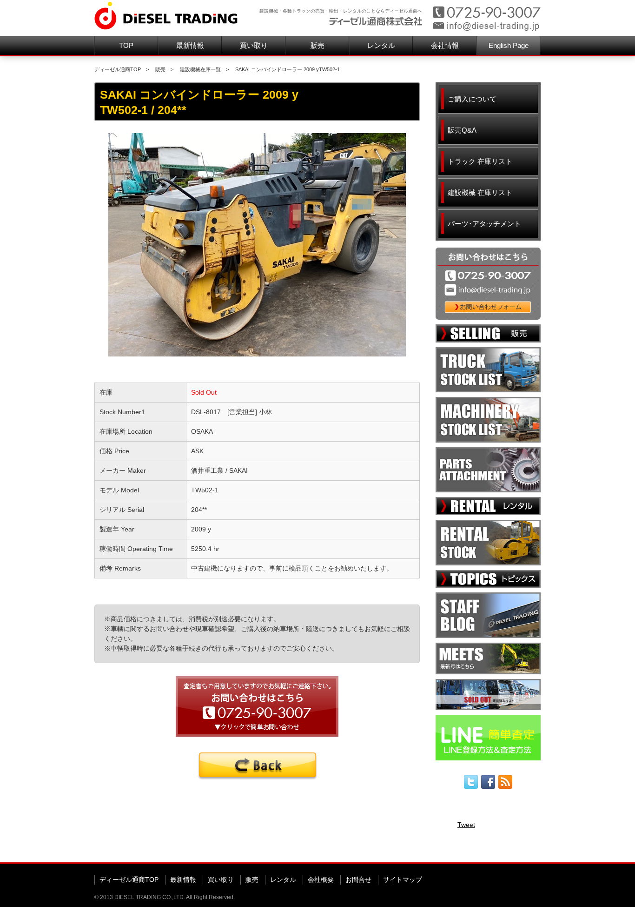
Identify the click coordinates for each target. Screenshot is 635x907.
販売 (317, 45)
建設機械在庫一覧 (200, 69)
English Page (509, 45)
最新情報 (190, 45)
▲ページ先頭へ (523, 847)
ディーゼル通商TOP (117, 69)
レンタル (381, 45)
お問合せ (358, 879)
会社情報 (445, 45)
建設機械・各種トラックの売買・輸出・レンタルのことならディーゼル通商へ (340, 10)
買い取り (254, 45)
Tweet (466, 824)
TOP (126, 45)
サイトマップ (402, 879)
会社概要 (321, 879)
